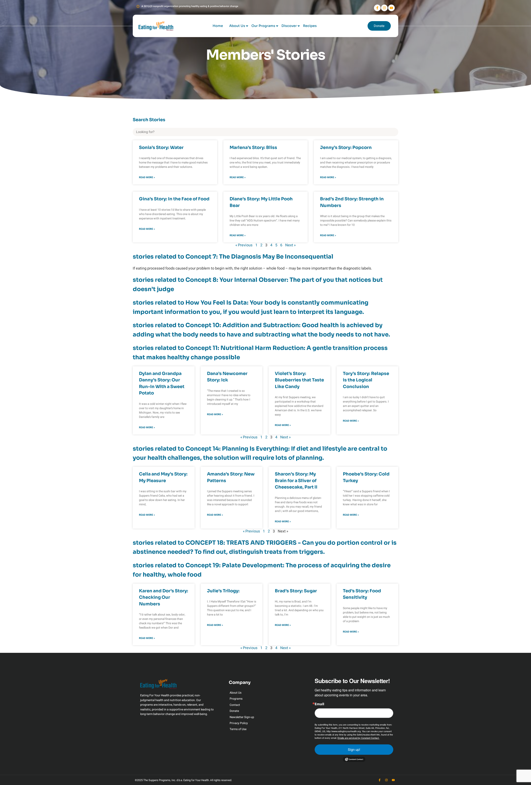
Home (218, 26)
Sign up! (354, 749)
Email (319, 704)
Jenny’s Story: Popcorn (346, 147)
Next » (290, 245)
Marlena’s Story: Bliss (253, 147)
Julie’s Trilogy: (223, 591)
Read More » (147, 177)
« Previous (243, 245)
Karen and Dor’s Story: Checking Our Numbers (163, 597)
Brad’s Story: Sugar (296, 591)
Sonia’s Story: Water (161, 147)
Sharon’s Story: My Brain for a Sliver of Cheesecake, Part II (296, 480)
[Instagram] (384, 8)
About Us (237, 26)
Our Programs (263, 26)
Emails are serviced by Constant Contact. (358, 737)
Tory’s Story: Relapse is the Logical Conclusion (366, 380)
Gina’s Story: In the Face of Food (174, 199)
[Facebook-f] (377, 8)
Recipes (310, 26)
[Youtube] (391, 8)
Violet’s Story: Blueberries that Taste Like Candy (299, 380)
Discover (289, 26)
